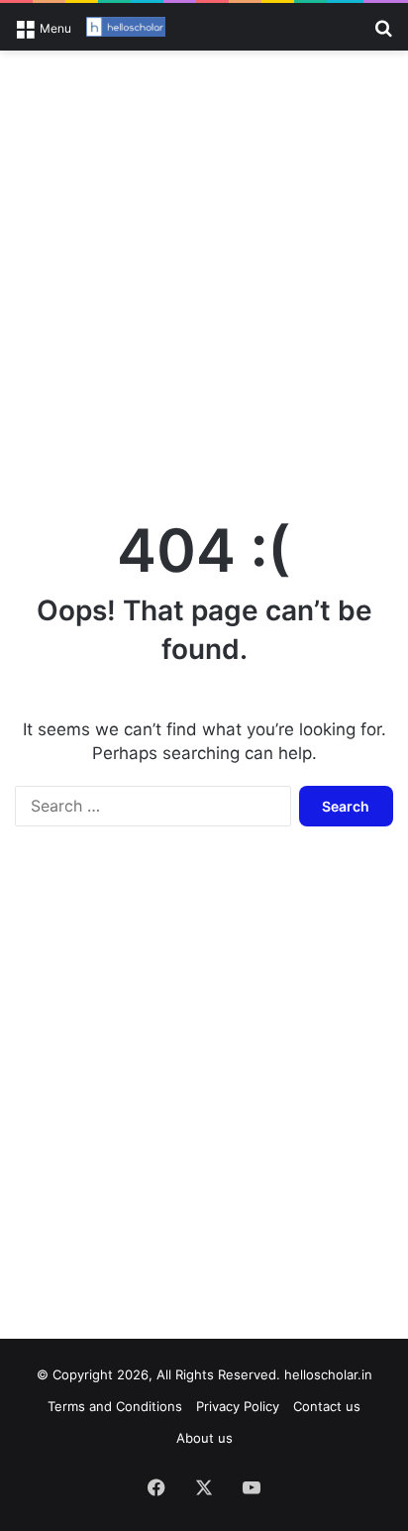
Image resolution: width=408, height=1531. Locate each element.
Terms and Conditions (115, 1406)
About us (204, 1438)
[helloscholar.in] (125, 27)
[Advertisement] (204, 274)
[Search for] (383, 34)
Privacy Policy (237, 1406)
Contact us (326, 1406)
